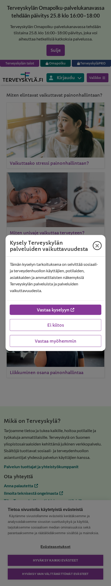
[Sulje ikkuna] (97, 246)
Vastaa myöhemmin (55, 341)
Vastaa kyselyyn (53, 309)
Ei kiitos (55, 325)
